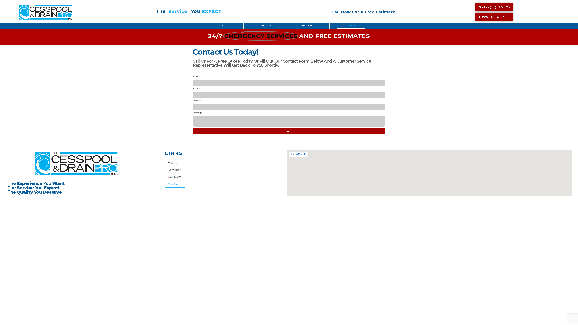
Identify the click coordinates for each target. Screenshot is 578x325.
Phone (196, 100)
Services (265, 25)
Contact (351, 25)
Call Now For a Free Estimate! (364, 12)
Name (196, 76)
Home (224, 25)
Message (197, 112)
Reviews (308, 25)
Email (196, 88)
